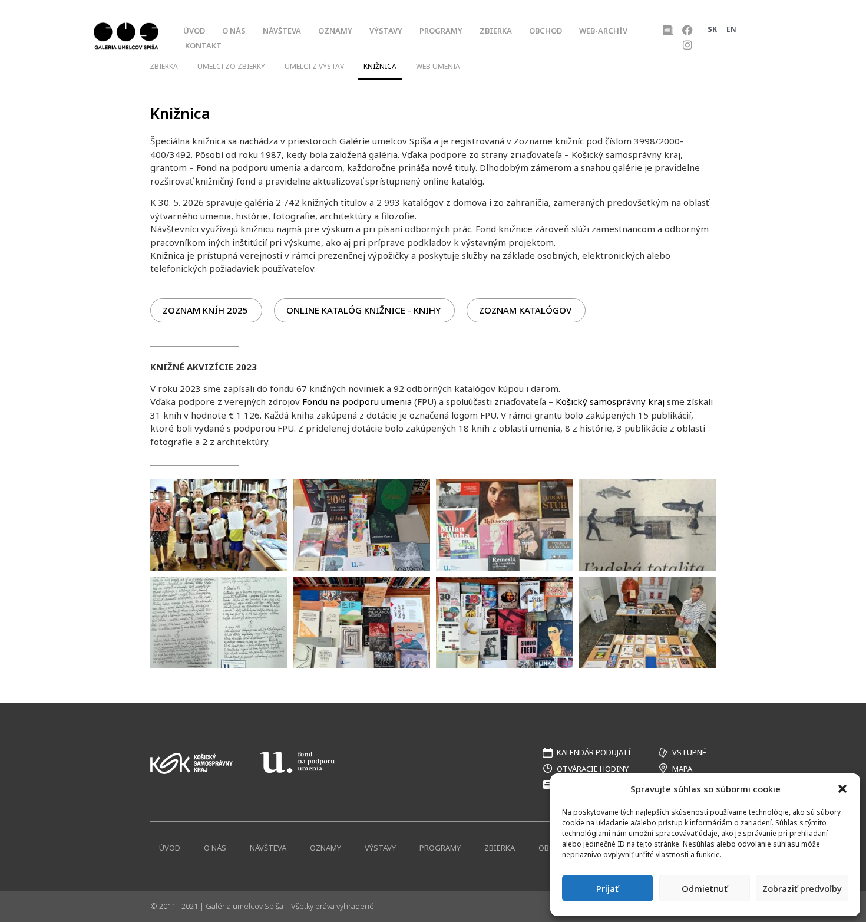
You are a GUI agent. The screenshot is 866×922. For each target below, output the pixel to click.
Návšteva (282, 30)
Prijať (607, 888)
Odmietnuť (705, 888)
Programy (440, 30)
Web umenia (438, 66)
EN (731, 29)
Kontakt (203, 45)
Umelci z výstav (314, 66)
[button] (842, 789)
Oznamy (335, 30)
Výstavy (385, 30)
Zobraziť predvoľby (802, 888)
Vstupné (689, 752)
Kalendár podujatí (594, 752)
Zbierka (496, 30)
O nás (234, 30)
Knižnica (379, 66)
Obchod (545, 30)
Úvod (194, 30)
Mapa (682, 768)
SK (712, 29)
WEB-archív (603, 30)
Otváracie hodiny (593, 768)
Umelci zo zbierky (231, 66)
